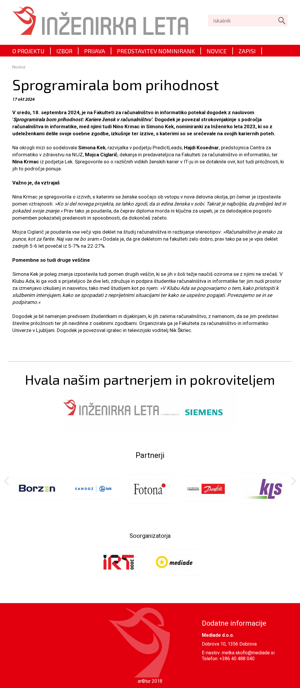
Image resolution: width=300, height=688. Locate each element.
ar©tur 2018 (150, 681)
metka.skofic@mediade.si (248, 653)
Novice (18, 67)
